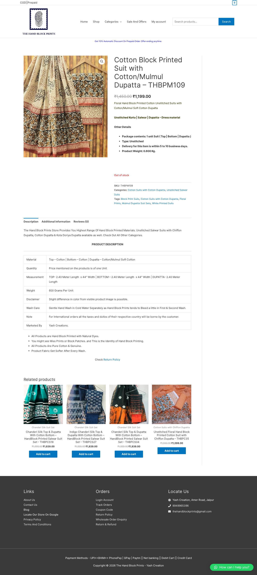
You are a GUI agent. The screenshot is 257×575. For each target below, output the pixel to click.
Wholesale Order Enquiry (111, 519)
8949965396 (181, 505)
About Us (29, 500)
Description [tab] (31, 221)
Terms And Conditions (37, 524)
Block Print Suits (130, 198)
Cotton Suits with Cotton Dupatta (146, 190)
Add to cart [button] (43, 454)
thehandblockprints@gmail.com (192, 511)
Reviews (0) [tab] (81, 221)
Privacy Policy (32, 519)
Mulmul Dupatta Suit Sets (136, 203)
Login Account (104, 500)
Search (226, 21)
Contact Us (30, 504)
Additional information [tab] (56, 221)
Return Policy (111, 359)
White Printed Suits (163, 203)
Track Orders (104, 504)
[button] (102, 61)
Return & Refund (106, 524)
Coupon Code (104, 509)
